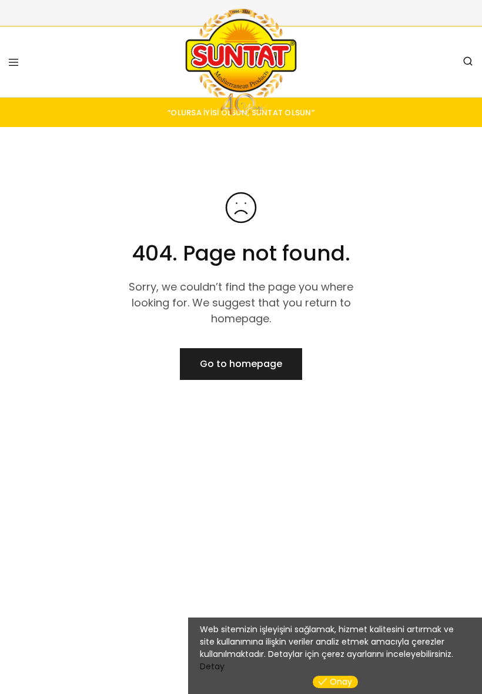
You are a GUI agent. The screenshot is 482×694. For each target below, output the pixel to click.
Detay (212, 666)
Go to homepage (241, 364)
